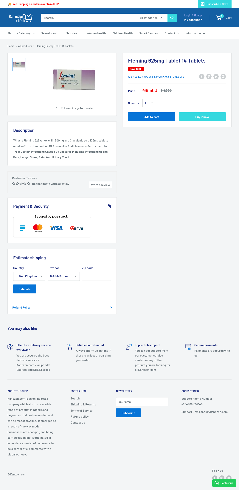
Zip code (87, 268)
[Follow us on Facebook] (214, 477)
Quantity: (134, 103)
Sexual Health (50, 33)
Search (75, 398)
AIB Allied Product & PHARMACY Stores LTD (156, 76)
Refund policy (80, 416)
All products (25, 46)
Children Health (122, 33)
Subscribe (128, 413)
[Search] (172, 18)
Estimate (25, 289)
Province (54, 268)
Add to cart (151, 117)
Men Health (73, 33)
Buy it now (202, 117)
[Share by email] (223, 76)
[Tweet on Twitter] (216, 76)
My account (192, 19)
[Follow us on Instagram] (221, 477)
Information (193, 33)
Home (10, 46)
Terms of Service (82, 410)
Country (18, 268)
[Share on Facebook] (201, 76)
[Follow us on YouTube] (229, 477)
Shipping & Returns (83, 404)
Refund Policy (21, 307)
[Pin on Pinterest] (209, 76)
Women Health (96, 33)
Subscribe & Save (217, 4)
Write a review (100, 184)
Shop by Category (19, 33)
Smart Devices (148, 33)
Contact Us (172, 33)
